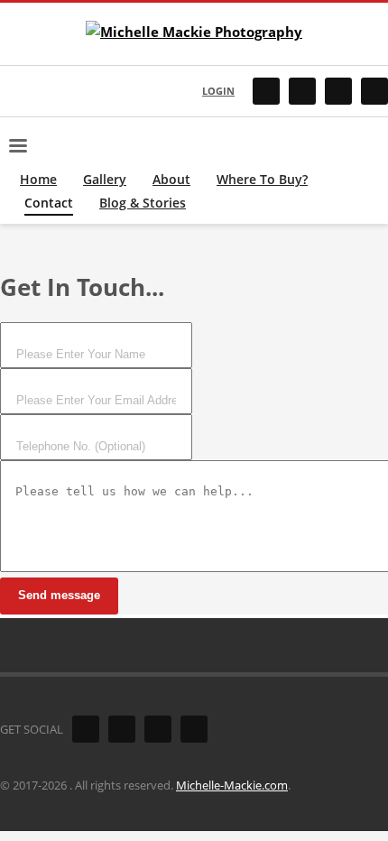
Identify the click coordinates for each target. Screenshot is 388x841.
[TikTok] (338, 91)
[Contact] (374, 91)
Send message (59, 595)
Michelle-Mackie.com (232, 785)
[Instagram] (302, 91)
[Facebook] (266, 91)
